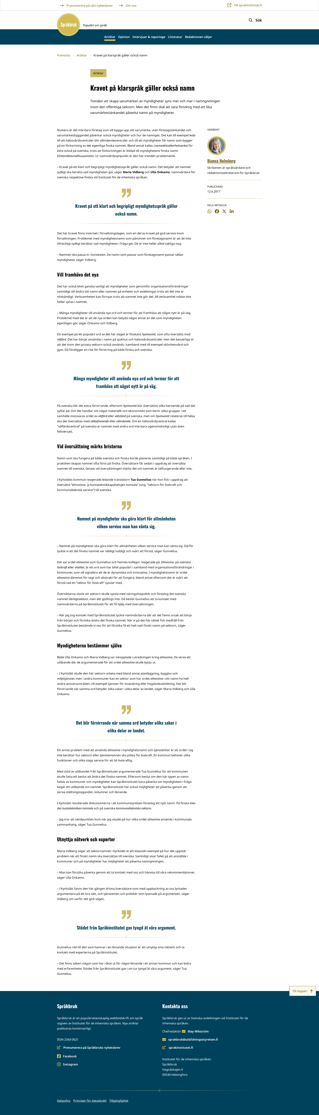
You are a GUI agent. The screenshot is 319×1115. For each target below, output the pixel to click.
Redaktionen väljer (198, 37)
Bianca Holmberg (221, 161)
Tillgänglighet (118, 1101)
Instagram (70, 1064)
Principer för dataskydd (89, 1101)
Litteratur (175, 37)
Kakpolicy (63, 1101)
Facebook (70, 1056)
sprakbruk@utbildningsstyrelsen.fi (193, 1039)
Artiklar (109, 37)
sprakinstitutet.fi (177, 1048)
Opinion (124, 37)
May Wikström (198, 1031)
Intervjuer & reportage (149, 37)
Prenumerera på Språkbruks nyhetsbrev (88, 1048)
